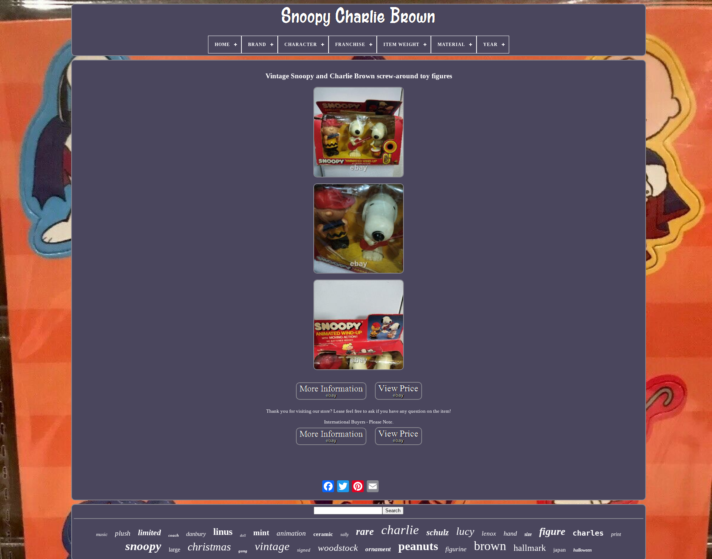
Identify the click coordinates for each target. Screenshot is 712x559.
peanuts (418, 546)
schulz (437, 532)
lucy (465, 531)
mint (261, 532)
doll (243, 535)
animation (291, 533)
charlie (400, 530)
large (174, 549)
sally (344, 534)
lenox (489, 533)
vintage (272, 546)
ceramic (323, 534)
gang (242, 551)
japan (559, 550)
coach (173, 535)
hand (510, 533)
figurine (456, 549)
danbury (196, 534)
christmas (209, 546)
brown (490, 546)
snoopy (143, 546)
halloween (582, 550)
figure (552, 531)
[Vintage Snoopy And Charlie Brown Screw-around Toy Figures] (358, 133)
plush (123, 533)
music (102, 534)
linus (223, 531)
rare (365, 531)
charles (588, 533)
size (528, 534)
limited (149, 532)
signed (303, 550)
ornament (378, 549)
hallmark (530, 548)
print (616, 534)
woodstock (338, 548)
